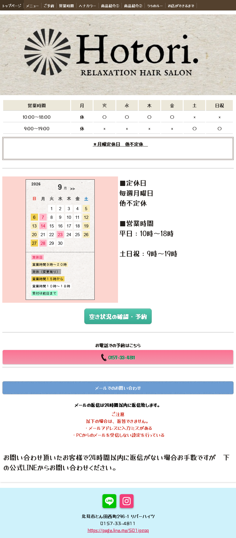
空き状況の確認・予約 (118, 316)
